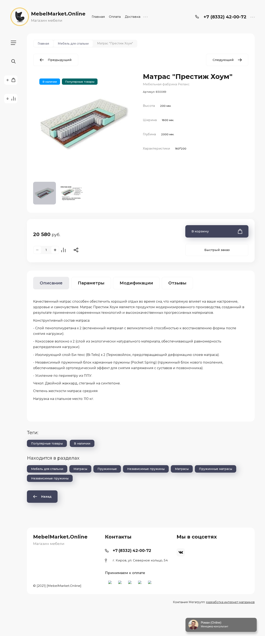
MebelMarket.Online (58, 14)
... (145, 17)
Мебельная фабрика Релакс (166, 84)
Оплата (115, 17)
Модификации (136, 283)
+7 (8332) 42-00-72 (225, 16)
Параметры (91, 283)
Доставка (132, 17)
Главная (98, 17)
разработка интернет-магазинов (230, 602)
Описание (51, 283)
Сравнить (63, 250)
